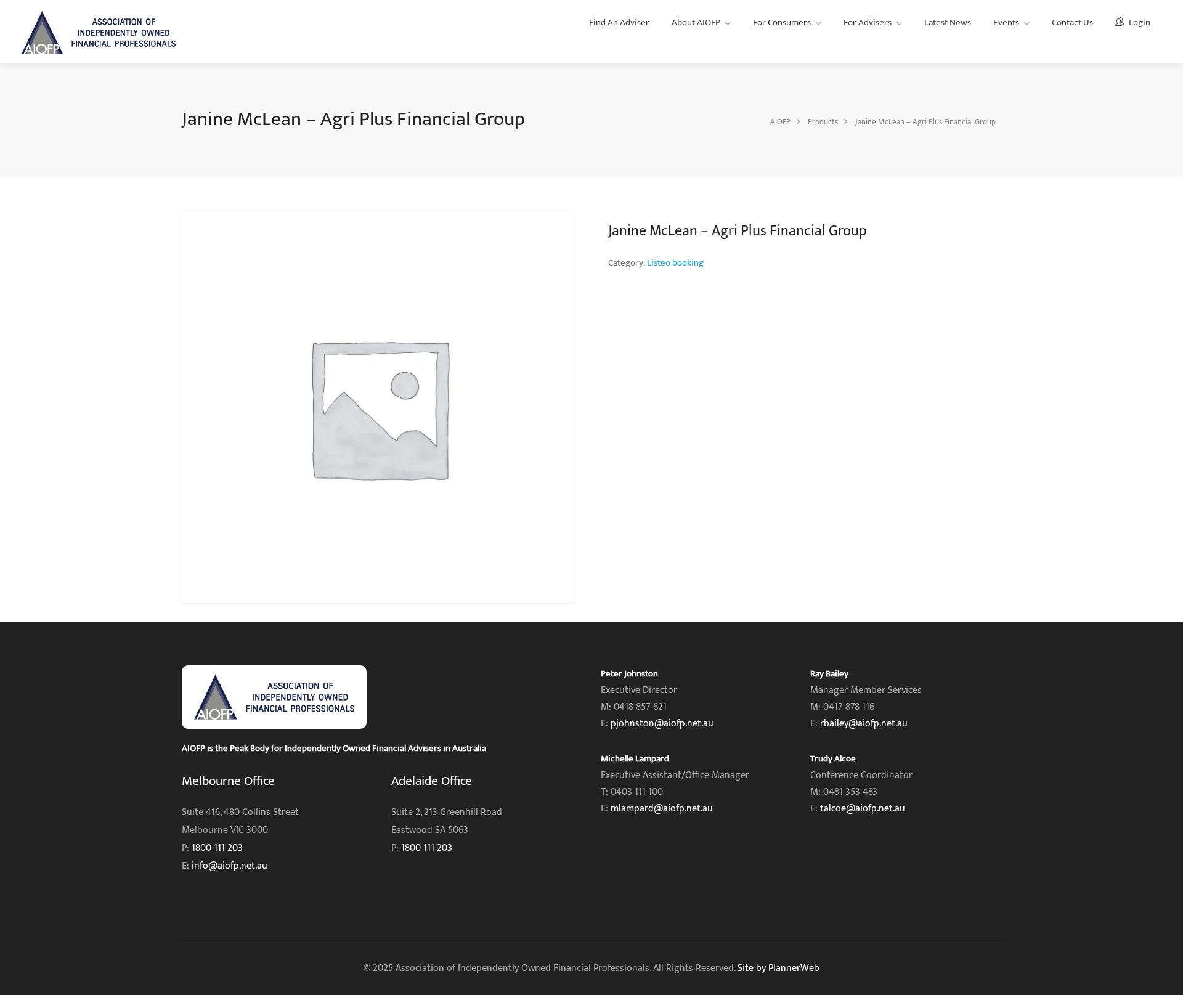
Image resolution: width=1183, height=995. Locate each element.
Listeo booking (675, 262)
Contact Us (1072, 22)
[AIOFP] (99, 32)
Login (1138, 22)
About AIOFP (696, 22)
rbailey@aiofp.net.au (864, 723)
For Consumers (782, 22)
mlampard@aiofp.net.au (662, 808)
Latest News (947, 22)
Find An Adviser (619, 22)
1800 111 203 (217, 848)
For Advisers (868, 22)
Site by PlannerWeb (778, 968)
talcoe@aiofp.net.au (862, 808)
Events (1006, 22)
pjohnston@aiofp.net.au (662, 723)
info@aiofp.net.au (229, 866)
